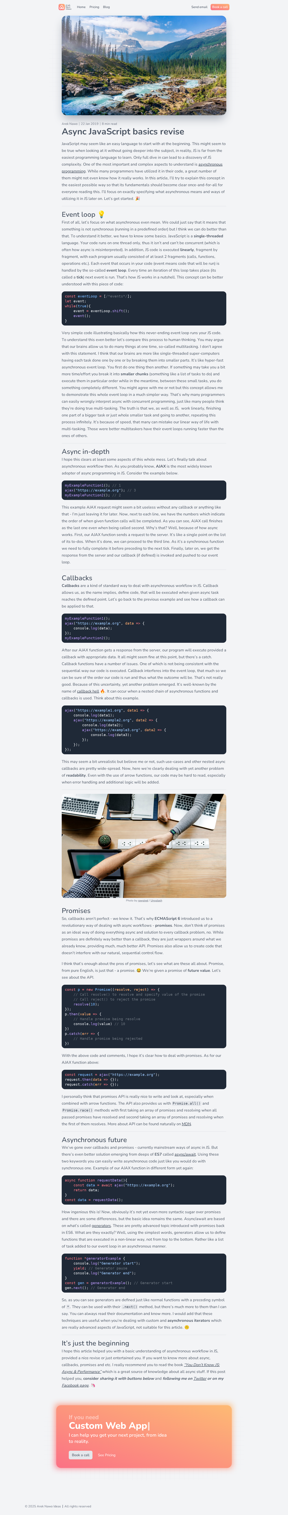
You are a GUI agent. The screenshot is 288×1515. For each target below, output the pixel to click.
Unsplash (156, 900)
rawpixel (143, 900)
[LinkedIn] (44, 1496)
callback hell (88, 691)
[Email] (28, 1496)
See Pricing (107, 1455)
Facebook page (75, 1385)
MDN (186, 1124)
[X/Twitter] (36, 1496)
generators (101, 1225)
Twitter (199, 1378)
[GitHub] (51, 1496)
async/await (185, 1154)
